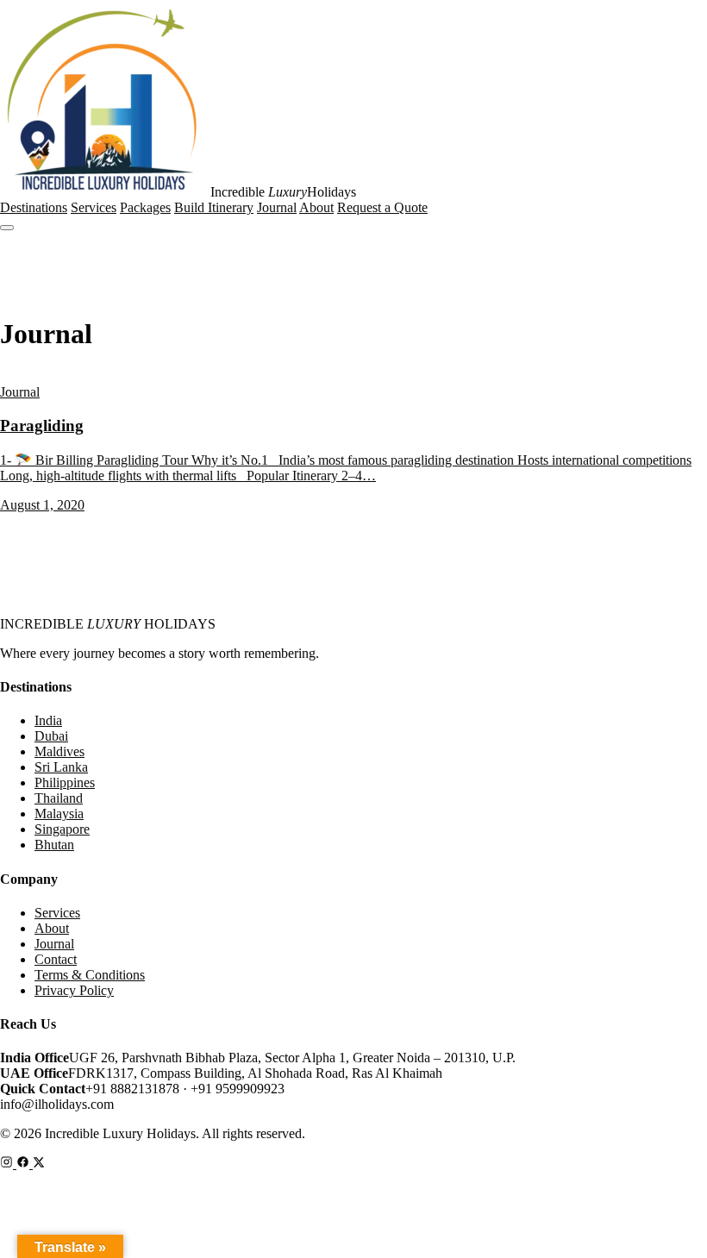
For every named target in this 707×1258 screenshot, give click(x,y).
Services (93, 207)
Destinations (33, 207)
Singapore (62, 829)
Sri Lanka (61, 767)
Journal (277, 207)
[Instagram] (8, 1163)
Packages (145, 207)
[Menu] (7, 227)
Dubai (51, 736)
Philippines (64, 782)
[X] (39, 1163)
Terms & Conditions (89, 974)
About (316, 207)
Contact (55, 959)
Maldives (59, 751)
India (48, 720)
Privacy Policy (74, 990)
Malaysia (59, 813)
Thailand (58, 798)
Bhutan (54, 844)
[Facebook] (24, 1163)
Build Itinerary (213, 207)
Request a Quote (382, 207)
